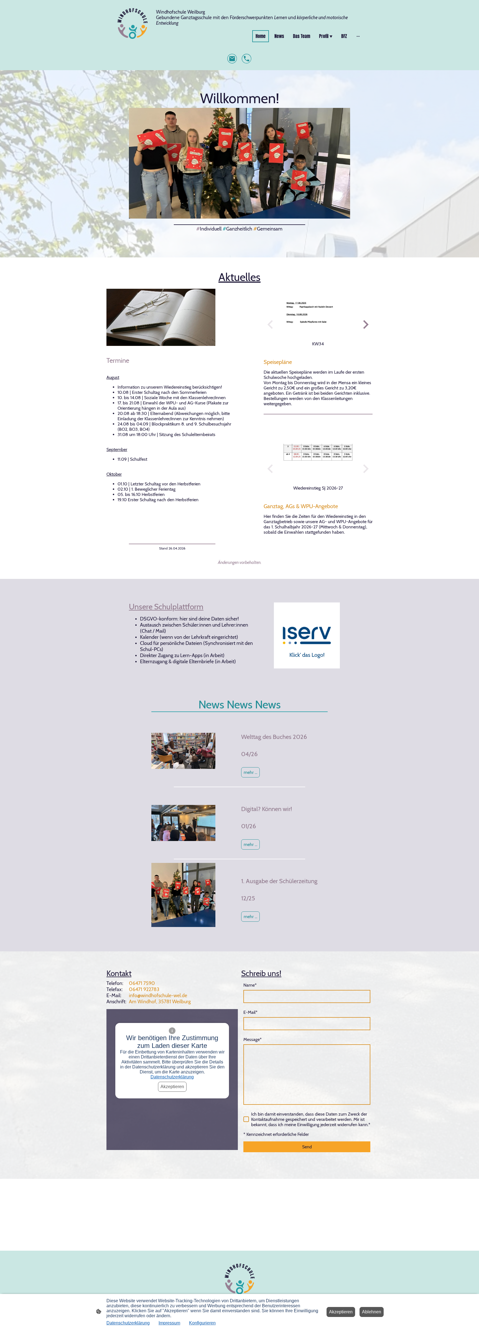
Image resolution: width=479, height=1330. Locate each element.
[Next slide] (365, 324)
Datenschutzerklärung (172, 1077)
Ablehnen (371, 1311)
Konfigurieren (202, 1323)
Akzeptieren (172, 1086)
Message (252, 1039)
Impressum (169, 1323)
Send (307, 1146)
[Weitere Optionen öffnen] (358, 36)
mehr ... (250, 844)
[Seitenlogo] (132, 23)
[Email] (232, 59)
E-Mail (250, 1012)
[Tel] (247, 59)
